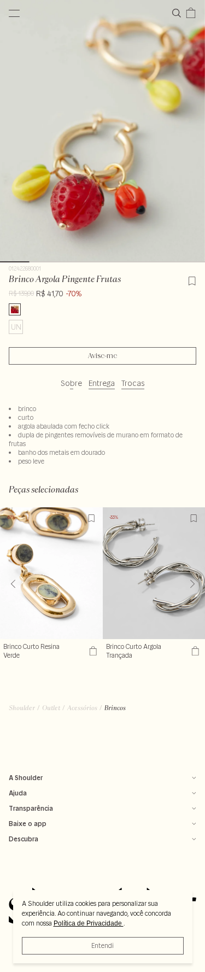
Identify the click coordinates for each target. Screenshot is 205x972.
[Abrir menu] (14, 13)
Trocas (132, 383)
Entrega (102, 383)
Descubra (23, 839)
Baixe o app (27, 823)
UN (16, 327)
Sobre (71, 383)
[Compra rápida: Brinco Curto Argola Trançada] (194, 651)
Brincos (115, 708)
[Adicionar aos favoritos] (192, 279)
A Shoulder (26, 778)
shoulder (22, 708)
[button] (192, 584)
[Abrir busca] (178, 13)
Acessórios (82, 708)
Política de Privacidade (89, 923)
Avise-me (102, 356)
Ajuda (18, 793)
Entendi (102, 945)
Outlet (51, 708)
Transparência (31, 808)
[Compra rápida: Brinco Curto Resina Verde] (91, 651)
